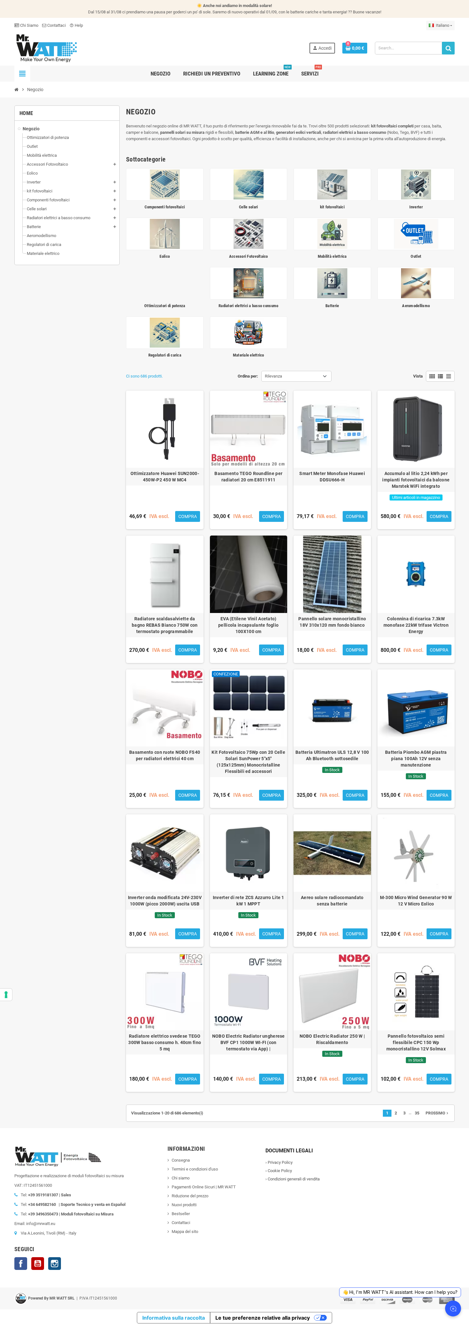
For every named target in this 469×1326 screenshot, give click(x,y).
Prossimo (438, 1113)
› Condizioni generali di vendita (292, 1179)
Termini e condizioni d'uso (195, 1169)
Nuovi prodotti (184, 1204)
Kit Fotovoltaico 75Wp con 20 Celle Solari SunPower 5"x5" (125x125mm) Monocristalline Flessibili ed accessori (248, 762)
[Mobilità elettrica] (332, 233)
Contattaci (56, 25)
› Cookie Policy (278, 1170)
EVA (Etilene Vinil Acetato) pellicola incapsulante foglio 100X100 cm (248, 625)
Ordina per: (248, 376)
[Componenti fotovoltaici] (165, 184)
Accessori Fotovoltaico (248, 256)
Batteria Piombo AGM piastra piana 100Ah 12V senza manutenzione (416, 758)
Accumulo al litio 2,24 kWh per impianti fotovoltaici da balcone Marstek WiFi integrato (416, 480)
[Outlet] (416, 233)
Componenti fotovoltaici (165, 207)
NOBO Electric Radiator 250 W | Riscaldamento (332, 1039)
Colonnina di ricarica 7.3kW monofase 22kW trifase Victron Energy (416, 625)
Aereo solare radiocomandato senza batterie (332, 900)
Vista (418, 376)
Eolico (165, 256)
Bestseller (181, 1213)
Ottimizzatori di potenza (164, 305)
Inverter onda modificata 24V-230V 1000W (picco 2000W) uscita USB (165, 900)
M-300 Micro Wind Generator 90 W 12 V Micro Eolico (416, 900)
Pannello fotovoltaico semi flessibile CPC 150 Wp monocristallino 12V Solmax (416, 1042)
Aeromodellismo (416, 305)
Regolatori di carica (164, 355)
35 (417, 1113)
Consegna (181, 1160)
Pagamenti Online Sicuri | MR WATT (204, 1187)
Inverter (416, 207)
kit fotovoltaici (332, 207)
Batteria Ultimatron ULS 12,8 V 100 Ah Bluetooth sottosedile (332, 755)
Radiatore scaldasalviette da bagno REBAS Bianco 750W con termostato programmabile (165, 625)
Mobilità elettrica (332, 256)
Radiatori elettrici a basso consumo (248, 305)
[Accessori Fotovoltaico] (248, 233)
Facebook (20, 1263)
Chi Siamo (28, 25)
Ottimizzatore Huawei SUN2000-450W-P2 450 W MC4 (164, 476)
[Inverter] (416, 184)
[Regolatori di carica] (165, 332)
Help (76, 25)
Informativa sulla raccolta (173, 1318)
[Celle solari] (248, 184)
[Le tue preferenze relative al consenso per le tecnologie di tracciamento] (6, 995)
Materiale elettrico (248, 355)
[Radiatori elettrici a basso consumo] (248, 282)
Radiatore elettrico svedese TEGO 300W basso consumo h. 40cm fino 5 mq (164, 1042)
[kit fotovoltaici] (332, 184)
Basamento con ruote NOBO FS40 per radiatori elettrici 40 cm (164, 755)
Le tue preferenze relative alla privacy (262, 1318)
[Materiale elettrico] (248, 332)
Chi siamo (181, 1178)
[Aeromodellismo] (416, 282)
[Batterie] (332, 282)
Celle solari (248, 207)
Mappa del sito (185, 1231)
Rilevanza (273, 376)
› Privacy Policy (279, 1162)
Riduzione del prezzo (190, 1195)
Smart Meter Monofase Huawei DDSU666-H (332, 476)
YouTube (37, 1263)
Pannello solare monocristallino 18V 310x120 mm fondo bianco (332, 622)
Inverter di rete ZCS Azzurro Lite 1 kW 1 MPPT (248, 900)
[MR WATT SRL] (46, 47)
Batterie (332, 305)
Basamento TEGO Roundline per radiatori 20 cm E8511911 (248, 476)
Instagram (54, 1263)
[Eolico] (165, 233)
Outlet (416, 256)
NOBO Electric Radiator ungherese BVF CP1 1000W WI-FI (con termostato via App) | (248, 1042)
